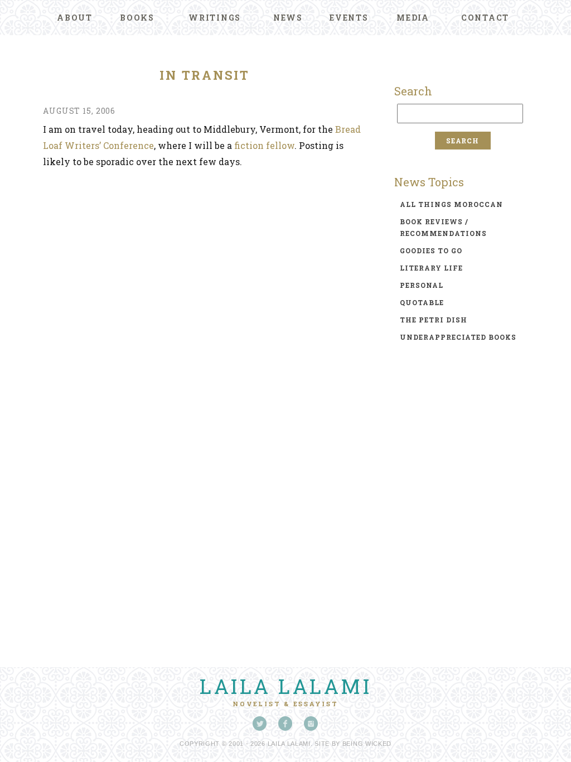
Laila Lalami (285, 686)
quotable (422, 302)
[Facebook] (285, 723)
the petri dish (433, 319)
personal (421, 285)
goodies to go (431, 250)
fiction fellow (264, 145)
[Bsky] (260, 723)
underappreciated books (458, 336)
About (75, 17)
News (288, 17)
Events (349, 17)
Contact (485, 17)
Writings (214, 17)
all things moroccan (451, 204)
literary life (431, 267)
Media (412, 17)
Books (137, 17)
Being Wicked (366, 743)
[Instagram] (311, 723)
